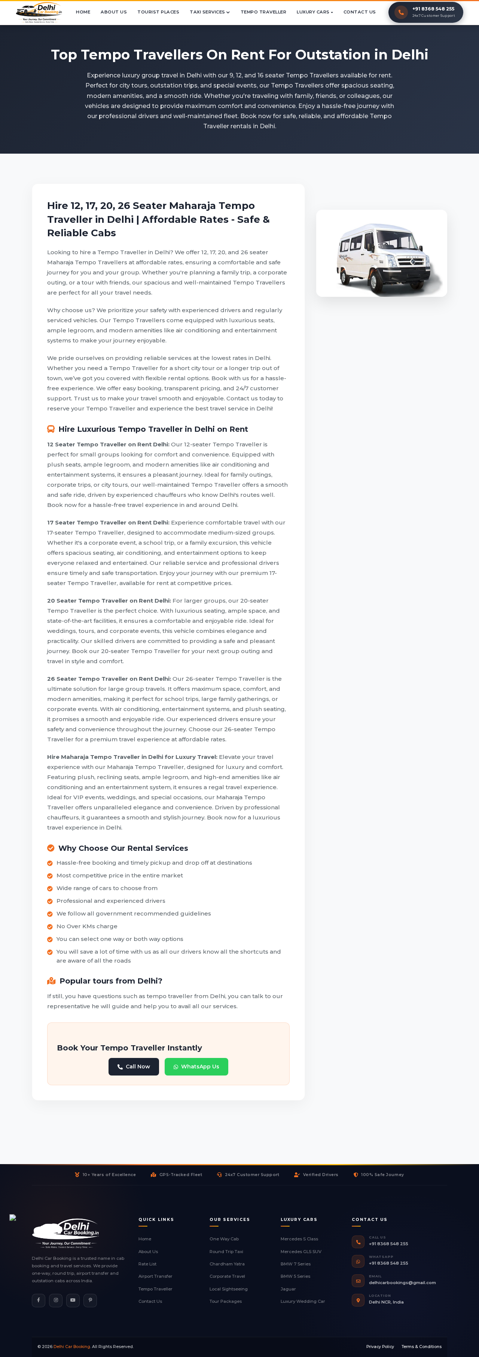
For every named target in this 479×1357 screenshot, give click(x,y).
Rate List (147, 1264)
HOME (83, 12)
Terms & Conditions (422, 1346)
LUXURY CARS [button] (313, 12)
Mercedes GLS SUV (301, 1251)
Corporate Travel (227, 1276)
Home (144, 1238)
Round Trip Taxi (226, 1251)
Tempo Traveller (155, 1289)
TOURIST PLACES (158, 12)
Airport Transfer (155, 1276)
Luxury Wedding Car (303, 1301)
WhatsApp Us (200, 1066)
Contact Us (150, 1301)
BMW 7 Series (296, 1264)
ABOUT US (114, 12)
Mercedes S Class (299, 1238)
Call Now (138, 1066)
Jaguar (288, 1289)
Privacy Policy (380, 1346)
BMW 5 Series (295, 1276)
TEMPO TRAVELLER (264, 12)
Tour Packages (226, 1301)
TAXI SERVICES (208, 12)
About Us (148, 1251)
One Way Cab (224, 1238)
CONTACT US (360, 12)
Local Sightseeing (229, 1289)
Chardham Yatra (227, 1264)
